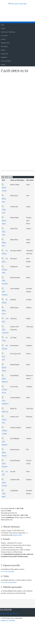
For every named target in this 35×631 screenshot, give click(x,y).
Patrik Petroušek (5, 282)
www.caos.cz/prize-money (9, 582)
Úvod (2, 25)
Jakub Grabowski (5, 331)
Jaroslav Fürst (4, 421)
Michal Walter (4, 222)
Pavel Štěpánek (4, 443)
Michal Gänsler (4, 189)
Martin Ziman (4, 312)
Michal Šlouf (4, 244)
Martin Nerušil (17, 535)
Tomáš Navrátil (4, 484)
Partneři (3, 50)
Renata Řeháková (5, 380)
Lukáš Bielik (4, 495)
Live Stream (4, 35)
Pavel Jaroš (3, 358)
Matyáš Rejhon (4, 369)
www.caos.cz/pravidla (7, 571)
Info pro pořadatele (6, 61)
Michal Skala (4, 200)
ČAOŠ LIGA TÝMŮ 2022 (8, 32)
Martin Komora (4, 454)
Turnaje (3, 28)
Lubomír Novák (4, 391)
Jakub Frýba (3, 233)
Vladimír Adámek (4, 432)
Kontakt (3, 64)
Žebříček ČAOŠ (5, 43)
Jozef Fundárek (4, 293)
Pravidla (3, 39)
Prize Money (4, 46)
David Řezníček (4, 465)
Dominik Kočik (4, 271)
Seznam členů (4, 53)
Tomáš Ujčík (4, 211)
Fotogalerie (4, 57)
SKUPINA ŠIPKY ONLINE (9, 613)
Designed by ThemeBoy (8, 620)
